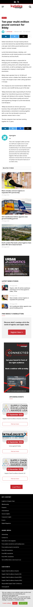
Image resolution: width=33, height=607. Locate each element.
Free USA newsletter (7, 550)
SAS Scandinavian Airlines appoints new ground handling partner (15, 218)
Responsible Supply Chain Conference (12, 583)
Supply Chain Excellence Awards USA (11, 574)
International (5, 510)
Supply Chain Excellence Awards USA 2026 (15, 418)
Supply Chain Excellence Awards (10, 571)
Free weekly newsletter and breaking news (13, 544)
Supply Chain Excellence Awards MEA (12, 577)
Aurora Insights (6, 513)
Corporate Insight (6, 517)
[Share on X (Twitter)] (14, 36)
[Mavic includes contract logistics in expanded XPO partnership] (16, 180)
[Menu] (3, 7)
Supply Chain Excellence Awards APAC (12, 580)
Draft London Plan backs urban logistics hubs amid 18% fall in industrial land (16, 244)
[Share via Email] (23, 36)
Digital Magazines (6, 523)
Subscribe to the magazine (9, 540)
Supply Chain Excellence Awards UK (15, 473)
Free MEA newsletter (7, 553)
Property (4, 507)
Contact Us (5, 537)
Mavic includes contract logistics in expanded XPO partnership (13, 191)
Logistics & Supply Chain (8, 501)
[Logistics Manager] (16, 6)
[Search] (30, 7)
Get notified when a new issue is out (11, 559)
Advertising (5, 534)
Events (3, 520)
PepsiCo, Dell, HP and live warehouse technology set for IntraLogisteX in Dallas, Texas (20, 289)
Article (4, 17)
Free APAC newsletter (8, 556)
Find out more (15, 424)
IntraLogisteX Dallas (15, 446)
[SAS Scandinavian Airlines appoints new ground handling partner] (16, 206)
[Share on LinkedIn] (6, 36)
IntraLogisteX (5, 586)
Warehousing (5, 504)
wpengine (9, 31)
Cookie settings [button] (7, 603)
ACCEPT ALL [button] (23, 603)
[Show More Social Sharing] (29, 36)
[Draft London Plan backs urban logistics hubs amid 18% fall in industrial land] (16, 232)
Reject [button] (14, 603)
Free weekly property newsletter (10, 547)
